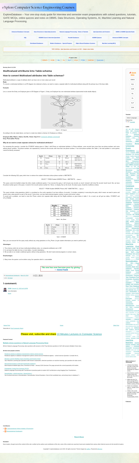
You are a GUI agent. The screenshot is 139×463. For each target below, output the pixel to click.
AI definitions (133, 132)
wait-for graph (133, 356)
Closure (128, 156)
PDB (83, 60)
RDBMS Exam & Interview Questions (49, 37)
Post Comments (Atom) (17, 328)
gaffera (88, 449)
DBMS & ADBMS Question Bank (125, 32)
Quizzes (100, 60)
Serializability (133, 291)
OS (126, 263)
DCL (132, 166)
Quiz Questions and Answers (101, 32)
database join (129, 327)
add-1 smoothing (130, 312)
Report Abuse (79, 437)
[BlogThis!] (36, 276)
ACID (127, 131)
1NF (127, 129)
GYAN (9, 288)
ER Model (10, 278)
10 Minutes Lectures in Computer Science (79, 334)
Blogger (100, 449)
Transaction (129, 302)
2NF (130, 129)
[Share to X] (38, 276)
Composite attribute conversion (50, 137)
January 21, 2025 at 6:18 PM (20, 288)
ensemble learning (130, 332)
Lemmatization (129, 235)
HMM (127, 221)
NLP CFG (128, 250)
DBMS (45, 60)
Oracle (132, 270)
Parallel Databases (73, 37)
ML (58, 60)
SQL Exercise (129, 289)
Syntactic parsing (131, 300)
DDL (135, 166)
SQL (25, 37)
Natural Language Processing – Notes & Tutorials (74, 32)
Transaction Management (130, 304)
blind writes (133, 314)
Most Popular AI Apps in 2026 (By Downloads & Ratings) (20, 363)
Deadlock (132, 193)
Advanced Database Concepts (20, 32)
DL (64, 60)
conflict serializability (131, 321)
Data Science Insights (131, 168)
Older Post (116, 325)
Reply (9, 293)
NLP (69, 60)
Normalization (132, 261)
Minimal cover (130, 248)
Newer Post (7, 325)
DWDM (91, 60)
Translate (132, 122)
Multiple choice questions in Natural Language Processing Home (25, 343)
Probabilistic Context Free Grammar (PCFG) (17, 368)
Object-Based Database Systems (85, 43)
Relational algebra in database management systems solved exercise (24, 354)
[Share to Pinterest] (42, 276)
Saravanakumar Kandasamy (14, 431)
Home (61, 325)
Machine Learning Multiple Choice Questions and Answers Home (23, 359)
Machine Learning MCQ (109, 43)
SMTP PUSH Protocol (131, 288)
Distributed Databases (36, 43)
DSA (76, 60)
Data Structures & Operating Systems (45, 32)
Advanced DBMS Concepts (120, 37)
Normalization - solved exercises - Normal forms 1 (18, 373)
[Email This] (34, 276)
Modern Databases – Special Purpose (61, 43)
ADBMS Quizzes (97, 37)
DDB (52, 60)
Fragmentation (129, 218)
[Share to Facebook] (40, 276)
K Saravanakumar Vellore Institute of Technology (20, 428)
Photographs (129, 275)
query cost (133, 349)
